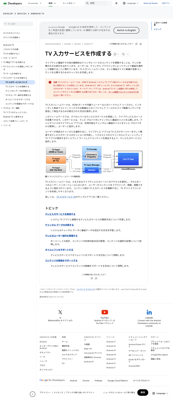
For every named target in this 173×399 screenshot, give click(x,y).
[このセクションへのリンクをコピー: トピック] (61, 208)
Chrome (85, 380)
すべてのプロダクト (141, 380)
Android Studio (151, 3)
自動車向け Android (92, 357)
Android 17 (111, 341)
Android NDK (134, 366)
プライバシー (67, 359)
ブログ (42, 365)
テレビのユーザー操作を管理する (61, 235)
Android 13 (111, 359)
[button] (17, 58)
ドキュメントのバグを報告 (160, 349)
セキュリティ (45, 352)
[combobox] (98, 3)
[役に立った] (136, 44)
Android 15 (111, 350)
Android (43, 341)
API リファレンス (136, 355)
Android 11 (110, 367)
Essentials (33, 3)
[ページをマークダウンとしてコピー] (123, 54)
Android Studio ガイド (137, 345)
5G (63, 363)
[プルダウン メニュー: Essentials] (41, 3)
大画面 (87, 344)
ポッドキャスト (46, 370)
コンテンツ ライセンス (85, 289)
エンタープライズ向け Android (49, 347)
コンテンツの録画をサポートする (61, 260)
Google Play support (159, 354)
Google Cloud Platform (118, 380)
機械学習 (65, 346)
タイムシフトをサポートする (59, 250)
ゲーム (65, 341)
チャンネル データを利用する (59, 225)
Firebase (98, 380)
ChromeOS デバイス (93, 353)
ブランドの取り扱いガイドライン (80, 392)
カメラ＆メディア (69, 354)
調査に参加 (155, 359)
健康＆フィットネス (70, 350)
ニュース (43, 361)
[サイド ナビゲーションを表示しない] (32, 394)
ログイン (166, 3)
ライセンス (58, 392)
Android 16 (111, 346)
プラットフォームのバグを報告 (160, 342)
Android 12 (111, 363)
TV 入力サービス (64, 197)
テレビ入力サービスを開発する (60, 214)
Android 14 (111, 354)
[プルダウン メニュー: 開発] (56, 3)
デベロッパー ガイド (137, 351)
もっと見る (68, 3)
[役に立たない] (141, 44)
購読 (143, 392)
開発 (51, 3)
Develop (8, 13)
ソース (42, 357)
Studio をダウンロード (137, 360)
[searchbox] (18, 24)
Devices (22, 13)
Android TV (37, 13)
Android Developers (53, 44)
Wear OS (88, 348)
